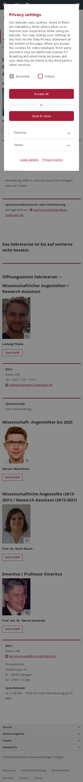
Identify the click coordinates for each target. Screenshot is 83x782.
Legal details (29, 160)
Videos (50, 76)
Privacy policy (53, 160)
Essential (22, 76)
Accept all (41, 94)
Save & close (41, 116)
